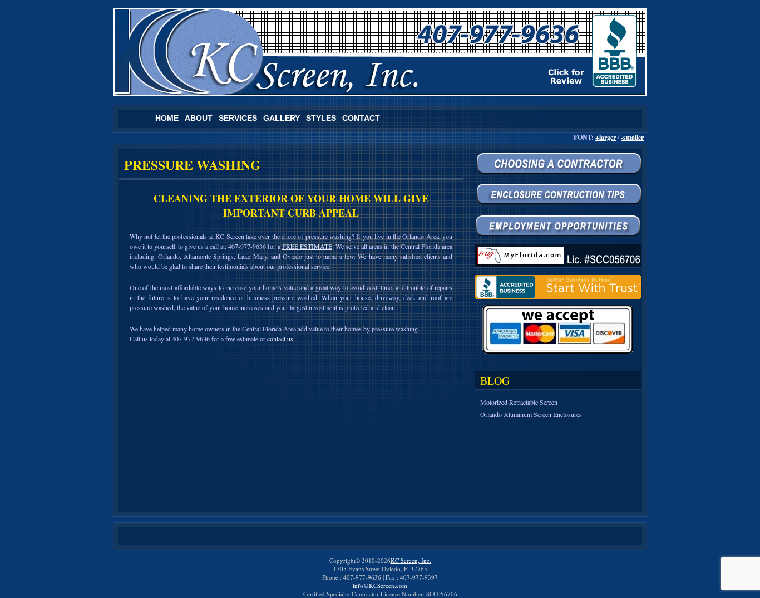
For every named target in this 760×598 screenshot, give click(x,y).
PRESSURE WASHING (192, 164)
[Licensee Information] (558, 256)
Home (167, 118)
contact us (280, 338)
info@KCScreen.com (380, 585)
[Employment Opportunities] (558, 226)
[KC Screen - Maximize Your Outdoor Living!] (380, 52)
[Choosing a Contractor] (558, 165)
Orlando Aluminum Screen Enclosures (531, 414)
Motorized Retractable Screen (518, 402)
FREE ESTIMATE (307, 246)
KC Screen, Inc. (411, 560)
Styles (321, 118)
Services (238, 118)
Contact (361, 118)
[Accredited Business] (558, 287)
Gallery (281, 118)
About (199, 118)
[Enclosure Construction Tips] (558, 195)
